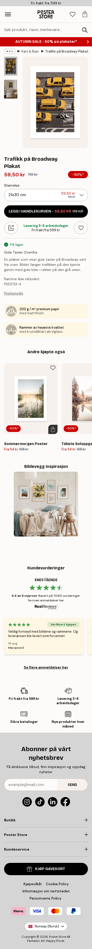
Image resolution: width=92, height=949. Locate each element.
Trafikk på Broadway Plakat (66, 51)
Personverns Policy (46, 898)
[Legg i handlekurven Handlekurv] (52, 429)
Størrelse (11, 185)
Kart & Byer (30, 51)
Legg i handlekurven (46, 211)
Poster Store (57, 936)
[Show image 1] (10, 66)
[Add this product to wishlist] (81, 228)
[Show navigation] (8, 14)
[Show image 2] (10, 89)
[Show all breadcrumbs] (9, 51)
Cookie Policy (57, 884)
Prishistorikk (13, 293)
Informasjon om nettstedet (46, 891)
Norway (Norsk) (47, 926)
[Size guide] (11, 228)
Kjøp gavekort (50, 869)
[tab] (72, 14)
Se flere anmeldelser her (46, 667)
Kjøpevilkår (33, 884)
